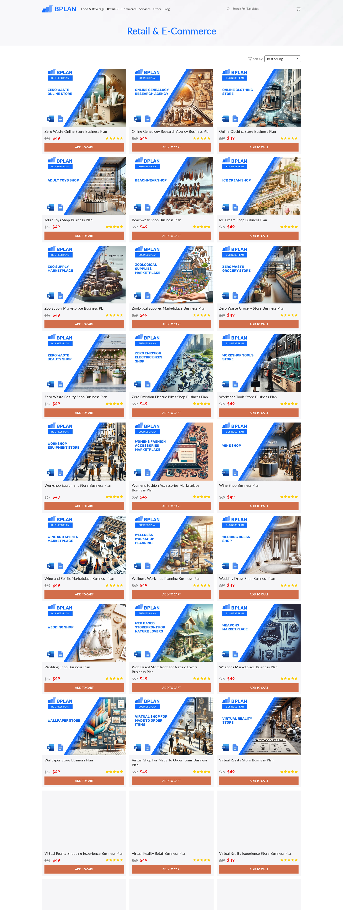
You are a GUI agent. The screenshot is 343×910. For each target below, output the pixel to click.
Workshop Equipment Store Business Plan (77, 485)
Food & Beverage (93, 9)
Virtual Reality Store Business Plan (246, 760)
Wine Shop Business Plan (239, 485)
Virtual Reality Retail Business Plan (159, 853)
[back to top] (335, 902)
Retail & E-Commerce (122, 9)
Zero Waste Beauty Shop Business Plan (75, 397)
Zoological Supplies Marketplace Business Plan (168, 308)
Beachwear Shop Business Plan (156, 220)
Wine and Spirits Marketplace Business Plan (79, 578)
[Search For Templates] (228, 9)
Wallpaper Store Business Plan (68, 760)
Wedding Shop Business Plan (67, 667)
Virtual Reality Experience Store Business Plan (255, 853)
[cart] (298, 9)
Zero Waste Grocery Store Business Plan (251, 308)
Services (144, 9)
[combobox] (255, 9)
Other (157, 9)
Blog (167, 9)
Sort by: (258, 59)
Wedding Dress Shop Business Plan (247, 578)
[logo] (59, 9)
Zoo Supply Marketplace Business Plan (75, 308)
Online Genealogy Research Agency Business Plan (171, 131)
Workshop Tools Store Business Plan (248, 397)
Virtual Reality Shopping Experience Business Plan (83, 853)
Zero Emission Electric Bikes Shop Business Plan (170, 397)
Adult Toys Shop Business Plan (68, 220)
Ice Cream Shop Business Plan (243, 220)
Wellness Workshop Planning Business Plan (166, 578)
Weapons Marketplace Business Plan (248, 667)
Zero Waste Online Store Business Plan (75, 131)
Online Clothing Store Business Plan (247, 131)
